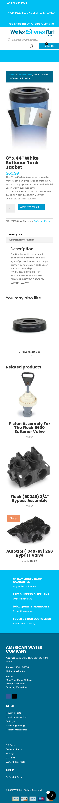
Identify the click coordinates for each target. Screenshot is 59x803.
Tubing (10, 753)
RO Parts (10, 745)
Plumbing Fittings (16, 725)
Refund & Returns (15, 777)
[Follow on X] (14, 696)
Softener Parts (25, 75)
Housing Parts (13, 712)
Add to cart (29, 207)
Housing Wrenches (16, 717)
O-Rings (10, 721)
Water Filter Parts (15, 762)
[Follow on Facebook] (8, 696)
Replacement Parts (16, 729)
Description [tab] (15, 234)
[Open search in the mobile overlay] (32, 40)
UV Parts (10, 757)
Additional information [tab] (21, 239)
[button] (48, 89)
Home (12, 75)
